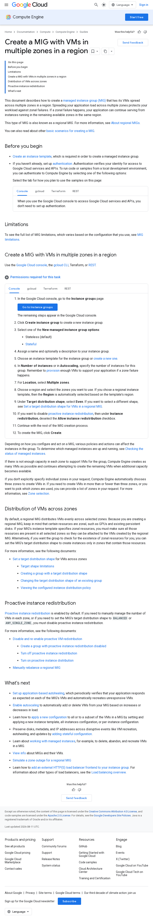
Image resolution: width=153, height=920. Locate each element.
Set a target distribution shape (34, 559)
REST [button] (76, 191)
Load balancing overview (108, 772)
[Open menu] (6, 5)
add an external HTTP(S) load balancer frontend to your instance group (80, 767)
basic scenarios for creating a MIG (70, 131)
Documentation (26, 31)
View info (19, 753)
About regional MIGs (125, 123)
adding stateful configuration (72, 734)
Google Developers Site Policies (112, 815)
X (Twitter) (122, 859)
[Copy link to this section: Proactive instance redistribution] (80, 603)
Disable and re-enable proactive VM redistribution (47, 639)
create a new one (105, 358)
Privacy (30, 892)
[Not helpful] (145, 32)
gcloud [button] (39, 191)
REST (92, 265)
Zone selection (38, 493)
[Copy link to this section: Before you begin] (46, 146)
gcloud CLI (61, 265)
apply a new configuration (49, 717)
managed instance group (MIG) (84, 100)
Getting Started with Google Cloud (91, 854)
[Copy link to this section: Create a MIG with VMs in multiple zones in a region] (120, 255)
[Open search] (96, 4)
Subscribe (69, 901)
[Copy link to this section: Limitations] (32, 224)
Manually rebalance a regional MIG (36, 668)
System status (51, 865)
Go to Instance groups (37, 307)
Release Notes (51, 859)
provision (53, 370)
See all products (15, 846)
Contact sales (13, 868)
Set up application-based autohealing (38, 693)
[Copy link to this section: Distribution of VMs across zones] (81, 509)
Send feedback (133, 42)
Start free (136, 17)
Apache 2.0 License (59, 815)
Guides (84, 31)
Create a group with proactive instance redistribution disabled (63, 646)
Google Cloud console (31, 265)
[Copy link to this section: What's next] (34, 683)
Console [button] (22, 191)
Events (120, 852)
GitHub (83, 846)
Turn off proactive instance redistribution (49, 653)
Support (47, 852)
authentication (62, 164)
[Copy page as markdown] (105, 51)
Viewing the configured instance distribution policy (56, 588)
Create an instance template (32, 156)
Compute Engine (28, 17)
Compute (45, 31)
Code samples (88, 862)
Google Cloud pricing (17, 852)
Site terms (45, 892)
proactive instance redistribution (70, 414)
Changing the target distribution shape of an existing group (61, 581)
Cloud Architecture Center (90, 870)
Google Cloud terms (68, 892)
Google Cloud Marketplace (13, 860)
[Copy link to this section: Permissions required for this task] (64, 277)
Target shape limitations (37, 566)
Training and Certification (94, 878)
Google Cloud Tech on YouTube (129, 873)
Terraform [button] (58, 191)
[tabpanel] (80, 203)
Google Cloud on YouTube (132, 865)
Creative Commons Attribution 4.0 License (113, 811)
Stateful (31, 344)
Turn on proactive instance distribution (47, 660)
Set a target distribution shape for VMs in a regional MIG (63, 406)
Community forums (54, 846)
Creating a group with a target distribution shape (54, 573)
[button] (76, 277)
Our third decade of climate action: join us (110, 892)
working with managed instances (52, 741)
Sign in (143, 4)
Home (8, 31)
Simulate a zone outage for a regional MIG (42, 760)
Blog (119, 846)
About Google (13, 892)
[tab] (22, 191)
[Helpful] (139, 32)
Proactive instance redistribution (27, 613)
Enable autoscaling (26, 705)
